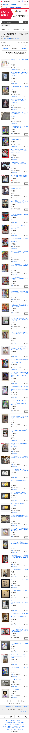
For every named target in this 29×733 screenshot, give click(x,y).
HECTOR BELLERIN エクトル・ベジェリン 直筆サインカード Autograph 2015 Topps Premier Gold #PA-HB (19, 151)
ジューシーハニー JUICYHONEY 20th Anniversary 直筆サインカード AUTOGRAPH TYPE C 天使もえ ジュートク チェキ (19, 529)
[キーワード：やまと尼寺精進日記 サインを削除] (24, 29)
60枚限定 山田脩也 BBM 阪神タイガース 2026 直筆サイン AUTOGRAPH (19, 481)
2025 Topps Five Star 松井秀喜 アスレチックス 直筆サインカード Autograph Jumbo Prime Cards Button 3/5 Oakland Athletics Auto (19, 543)
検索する (25, 22)
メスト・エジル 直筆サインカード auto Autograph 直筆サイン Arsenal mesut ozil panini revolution (19, 278)
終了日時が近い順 (6, 45)
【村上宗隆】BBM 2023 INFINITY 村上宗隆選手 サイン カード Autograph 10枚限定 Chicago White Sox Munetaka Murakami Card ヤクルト (19, 388)
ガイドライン (23, 726)
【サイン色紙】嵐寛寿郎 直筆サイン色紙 (19, 590)
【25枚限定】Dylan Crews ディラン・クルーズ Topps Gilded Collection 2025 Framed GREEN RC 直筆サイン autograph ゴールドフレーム (19, 615)
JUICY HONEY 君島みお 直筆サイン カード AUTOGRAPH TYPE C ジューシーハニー (19, 668)
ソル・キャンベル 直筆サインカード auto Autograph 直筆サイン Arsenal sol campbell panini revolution (19, 240)
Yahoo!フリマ (20, 720)
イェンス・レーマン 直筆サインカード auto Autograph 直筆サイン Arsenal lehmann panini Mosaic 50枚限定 (19, 305)
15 (12, 259)
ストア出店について (19, 727)
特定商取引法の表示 (10, 727)
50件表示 (14, 48)
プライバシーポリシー (9, 724)
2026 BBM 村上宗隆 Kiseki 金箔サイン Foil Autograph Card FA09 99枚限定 (19, 127)
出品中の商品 (14, 69)
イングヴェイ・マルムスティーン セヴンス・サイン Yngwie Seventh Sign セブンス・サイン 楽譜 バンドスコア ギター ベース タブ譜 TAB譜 (19, 318)
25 (12, 272)
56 (12, 550)
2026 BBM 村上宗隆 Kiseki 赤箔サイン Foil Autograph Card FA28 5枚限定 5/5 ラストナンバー (19, 88)
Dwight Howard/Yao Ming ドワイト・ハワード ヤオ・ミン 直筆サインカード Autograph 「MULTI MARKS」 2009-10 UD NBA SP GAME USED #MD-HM (19, 629)
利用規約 (5, 726)
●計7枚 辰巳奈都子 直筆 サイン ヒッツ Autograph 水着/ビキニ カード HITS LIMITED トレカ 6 (19, 61)
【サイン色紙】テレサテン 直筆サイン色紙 (19, 579)
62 (12, 464)
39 (12, 438)
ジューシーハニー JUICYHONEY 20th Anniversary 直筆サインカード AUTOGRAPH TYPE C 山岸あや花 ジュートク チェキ (19, 348)
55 (12, 585)
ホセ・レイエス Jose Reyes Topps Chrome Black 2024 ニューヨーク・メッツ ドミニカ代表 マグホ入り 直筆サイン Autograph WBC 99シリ (19, 402)
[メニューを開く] (27, 2)
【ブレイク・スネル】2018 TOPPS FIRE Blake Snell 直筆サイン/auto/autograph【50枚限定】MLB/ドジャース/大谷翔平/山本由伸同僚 (19, 374)
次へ (24, 701)
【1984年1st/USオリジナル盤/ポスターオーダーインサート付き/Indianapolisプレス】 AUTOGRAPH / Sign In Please (19, 164)
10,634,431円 (16, 38)
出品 (27, 69)
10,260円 (9, 38)
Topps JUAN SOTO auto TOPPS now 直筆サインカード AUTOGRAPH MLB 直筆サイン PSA (19, 430)
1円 (4, 38)
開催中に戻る (5, 48)
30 (12, 107)
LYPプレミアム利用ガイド (13, 726)
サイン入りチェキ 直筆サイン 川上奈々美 (19, 569)
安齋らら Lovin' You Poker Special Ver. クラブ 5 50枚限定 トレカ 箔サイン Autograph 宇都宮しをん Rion (19, 101)
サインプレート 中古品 (16, 679)
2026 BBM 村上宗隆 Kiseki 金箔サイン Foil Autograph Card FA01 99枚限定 (19, 139)
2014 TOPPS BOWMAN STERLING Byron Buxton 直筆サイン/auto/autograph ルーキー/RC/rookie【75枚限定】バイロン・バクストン (19, 333)
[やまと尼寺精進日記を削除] (12, 22)
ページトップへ (23, 711)
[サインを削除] (18, 22)
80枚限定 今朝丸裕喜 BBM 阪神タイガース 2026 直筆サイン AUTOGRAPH (19, 493)
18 (12, 121)
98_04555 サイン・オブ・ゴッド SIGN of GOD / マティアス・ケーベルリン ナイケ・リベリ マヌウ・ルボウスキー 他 (19, 201)
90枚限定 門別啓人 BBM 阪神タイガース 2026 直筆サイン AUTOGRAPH (19, 504)
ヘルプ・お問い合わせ (18, 729)
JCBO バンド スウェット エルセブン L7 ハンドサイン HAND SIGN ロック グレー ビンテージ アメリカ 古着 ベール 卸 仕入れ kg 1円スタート (19, 114)
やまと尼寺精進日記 (6, 25)
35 (12, 367)
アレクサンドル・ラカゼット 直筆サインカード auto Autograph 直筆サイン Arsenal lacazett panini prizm (19, 214)
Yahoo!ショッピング (10, 722)
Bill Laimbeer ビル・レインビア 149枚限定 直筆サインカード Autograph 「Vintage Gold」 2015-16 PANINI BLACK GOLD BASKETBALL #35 (19, 557)
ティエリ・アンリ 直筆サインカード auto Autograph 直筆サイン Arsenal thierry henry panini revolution (19, 265)
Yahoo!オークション (10, 720)
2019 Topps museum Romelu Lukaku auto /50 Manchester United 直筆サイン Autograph (19, 517)
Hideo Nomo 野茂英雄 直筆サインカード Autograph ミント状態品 (19, 187)
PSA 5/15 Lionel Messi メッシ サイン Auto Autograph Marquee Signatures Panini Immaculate (19, 656)
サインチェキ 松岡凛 (15, 689)
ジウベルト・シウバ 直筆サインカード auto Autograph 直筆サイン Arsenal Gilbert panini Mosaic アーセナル (19, 253)
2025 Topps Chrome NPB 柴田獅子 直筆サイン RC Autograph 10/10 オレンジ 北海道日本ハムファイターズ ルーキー (19, 361)
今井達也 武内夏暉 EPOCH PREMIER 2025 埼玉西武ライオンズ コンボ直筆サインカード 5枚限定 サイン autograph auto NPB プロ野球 (19, 74)
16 (12, 424)
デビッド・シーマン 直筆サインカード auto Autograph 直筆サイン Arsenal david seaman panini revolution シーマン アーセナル (19, 292)
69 (12, 695)
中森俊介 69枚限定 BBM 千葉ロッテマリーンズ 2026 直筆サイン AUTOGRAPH (19, 470)
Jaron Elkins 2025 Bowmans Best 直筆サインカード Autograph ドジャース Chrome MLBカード (19, 643)
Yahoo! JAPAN (20, 722)
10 (12, 487)
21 (12, 674)
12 (12, 312)
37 (12, 623)
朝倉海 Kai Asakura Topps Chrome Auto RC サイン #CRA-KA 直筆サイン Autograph (19, 176)
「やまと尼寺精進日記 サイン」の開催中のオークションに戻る (15, 706)
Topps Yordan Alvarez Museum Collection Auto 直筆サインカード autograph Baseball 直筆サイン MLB (19, 445)
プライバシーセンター (19, 724)
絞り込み (24, 48)
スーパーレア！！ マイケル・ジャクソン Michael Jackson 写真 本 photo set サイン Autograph (19, 458)
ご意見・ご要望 (9, 729)
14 (12, 650)
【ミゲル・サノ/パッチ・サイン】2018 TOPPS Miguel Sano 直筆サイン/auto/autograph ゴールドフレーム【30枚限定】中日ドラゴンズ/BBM (19, 416)
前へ (5, 701)
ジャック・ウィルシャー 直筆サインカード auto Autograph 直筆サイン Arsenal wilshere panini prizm (19, 227)
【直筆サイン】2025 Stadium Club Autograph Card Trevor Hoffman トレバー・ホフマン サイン (19, 602)
